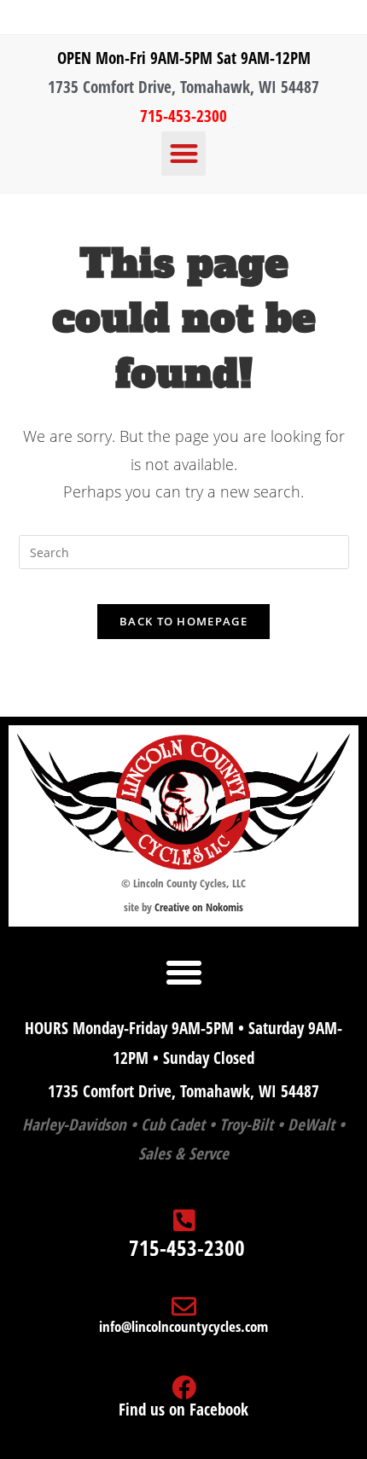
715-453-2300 (183, 116)
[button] (184, 154)
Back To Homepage (183, 621)
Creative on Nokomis (198, 907)
